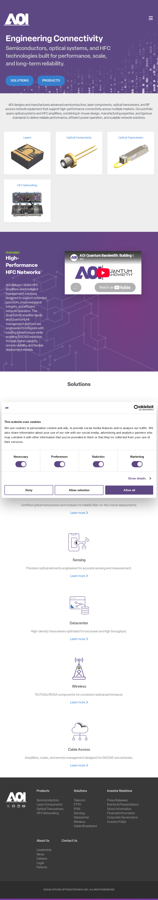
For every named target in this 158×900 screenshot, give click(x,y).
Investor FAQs (116, 822)
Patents (42, 867)
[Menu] (150, 19)
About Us (43, 840)
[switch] (59, 464)
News (40, 854)
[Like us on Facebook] (13, 806)
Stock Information (119, 809)
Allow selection (79, 490)
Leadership (44, 850)
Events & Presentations (123, 804)
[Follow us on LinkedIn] (18, 806)
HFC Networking (48, 813)
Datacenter (81, 817)
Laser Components (49, 804)
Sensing (79, 813)
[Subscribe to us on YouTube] (23, 806)
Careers (42, 858)
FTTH (77, 804)
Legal (40, 863)
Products (51, 80)
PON (77, 809)
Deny (28, 490)
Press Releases (117, 800)
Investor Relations (119, 791)
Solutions (20, 80)
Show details (137, 478)
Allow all (129, 490)
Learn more (78, 513)
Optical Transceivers (50, 809)
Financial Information (121, 813)
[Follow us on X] (8, 806)
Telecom (79, 800)
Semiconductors (48, 800)
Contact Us (69, 840)
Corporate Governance (122, 817)
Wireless (79, 822)
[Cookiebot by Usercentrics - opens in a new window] (137, 408)
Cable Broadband (85, 826)
